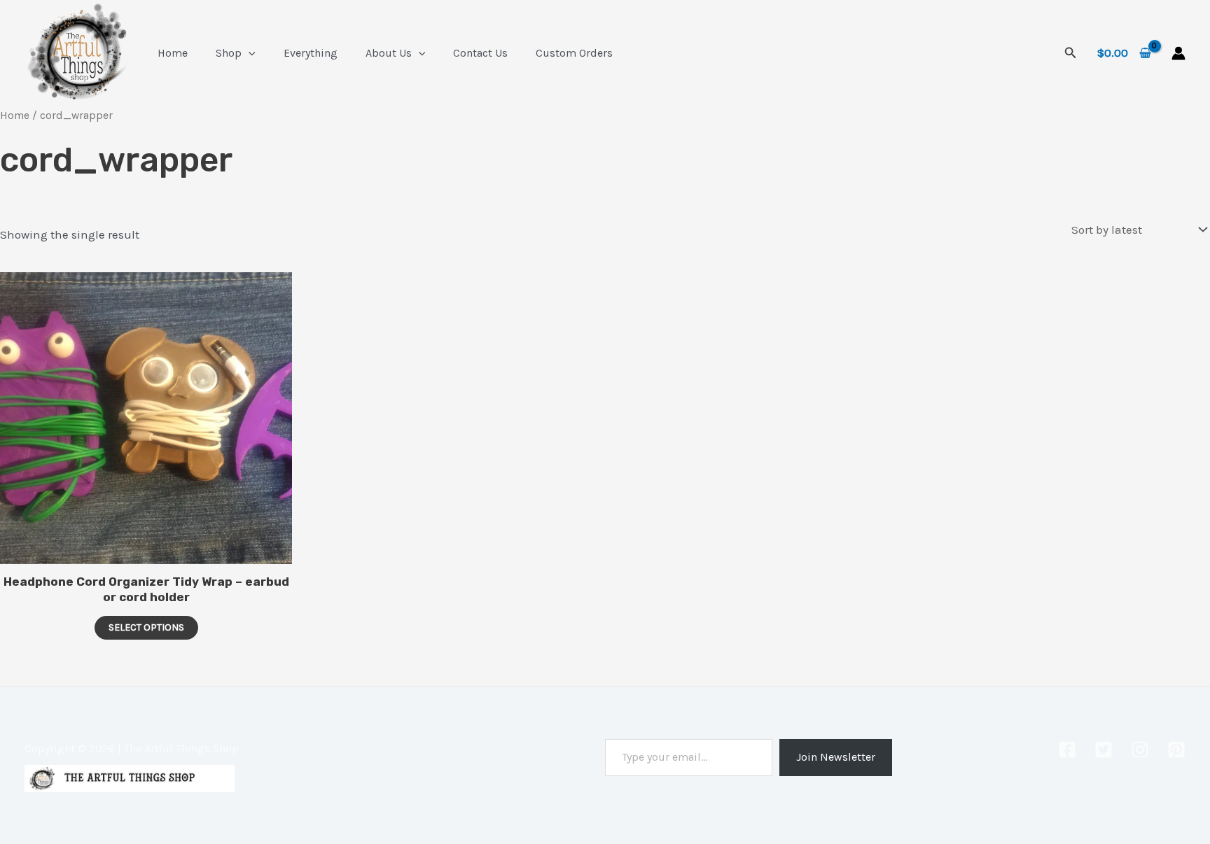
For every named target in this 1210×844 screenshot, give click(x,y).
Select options (146, 627)
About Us (389, 52)
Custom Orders (574, 52)
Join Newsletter (835, 757)
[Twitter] (1103, 749)
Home (173, 52)
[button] (249, 52)
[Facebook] (1067, 749)
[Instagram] (1140, 749)
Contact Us (480, 52)
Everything (311, 52)
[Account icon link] (1178, 53)
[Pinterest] (1176, 749)
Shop (229, 52)
